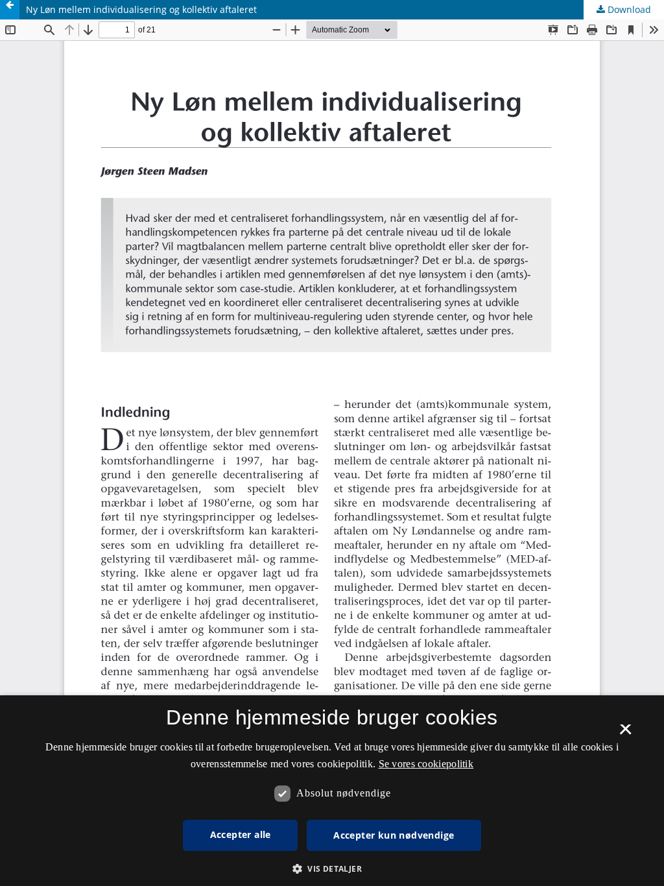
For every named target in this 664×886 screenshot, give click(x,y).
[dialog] (332, 790)
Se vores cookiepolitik (426, 763)
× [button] (625, 733)
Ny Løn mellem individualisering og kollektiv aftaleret (141, 9)
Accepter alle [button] (240, 834)
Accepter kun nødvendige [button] (393, 835)
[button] (332, 869)
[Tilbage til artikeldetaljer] (9, 9)
